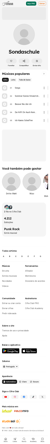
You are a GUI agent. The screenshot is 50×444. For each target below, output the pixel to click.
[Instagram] (14, 397)
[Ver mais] (44, 74)
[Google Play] (10, 351)
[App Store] (29, 351)
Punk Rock (12, 229)
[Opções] (44, 87)
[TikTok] (33, 397)
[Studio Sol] (11, 421)
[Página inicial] (7, 4)
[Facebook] (24, 397)
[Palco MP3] (21, 411)
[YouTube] (5, 397)
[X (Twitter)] (42, 397)
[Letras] (7, 410)
